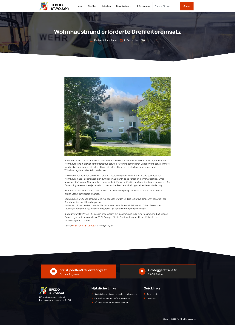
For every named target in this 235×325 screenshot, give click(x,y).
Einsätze (92, 6)
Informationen (144, 6)
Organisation (122, 6)
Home (79, 6)
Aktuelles (106, 6)
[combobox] (165, 6)
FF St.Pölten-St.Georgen (84, 225)
